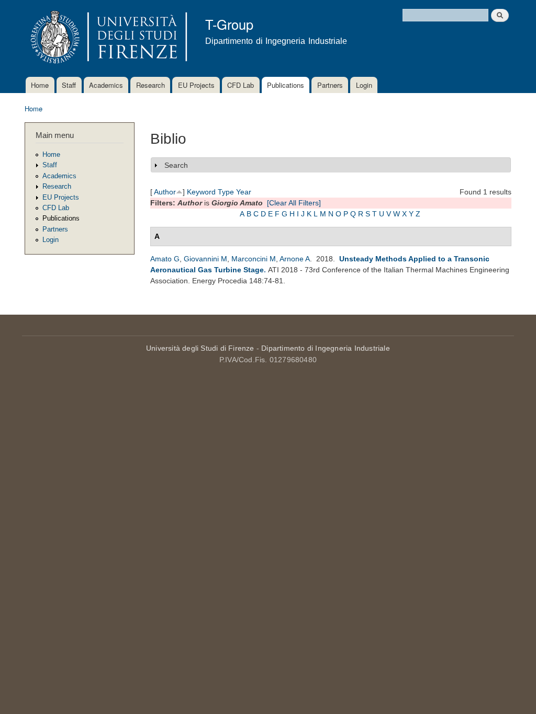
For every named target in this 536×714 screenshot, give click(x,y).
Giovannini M (205, 259)
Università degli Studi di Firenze (200, 348)
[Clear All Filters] (294, 203)
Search (176, 165)
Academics (106, 85)
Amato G (165, 259)
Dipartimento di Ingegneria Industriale (325, 348)
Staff (69, 85)
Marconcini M (253, 259)
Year (243, 192)
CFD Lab (240, 85)
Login (364, 85)
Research (150, 85)
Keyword (201, 192)
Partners (330, 85)
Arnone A (295, 259)
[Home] (107, 38)
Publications (285, 85)
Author (165, 192)
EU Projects (196, 85)
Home (40, 85)
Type (226, 192)
